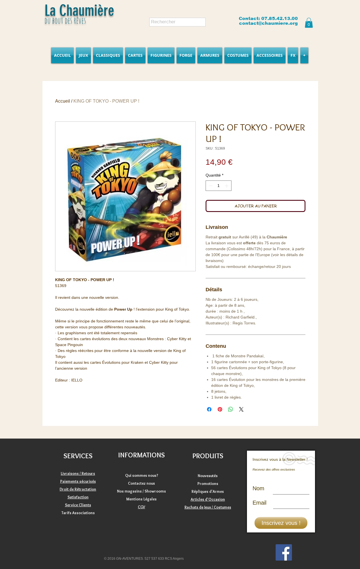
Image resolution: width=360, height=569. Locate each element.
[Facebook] (284, 552)
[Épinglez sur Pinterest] (220, 409)
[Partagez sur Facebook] (209, 409)
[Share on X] (241, 409)
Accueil (62, 101)
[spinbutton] (218, 186)
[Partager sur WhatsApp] (230, 409)
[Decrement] (209, 186)
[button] (309, 23)
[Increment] (227, 186)
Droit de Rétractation (78, 489)
